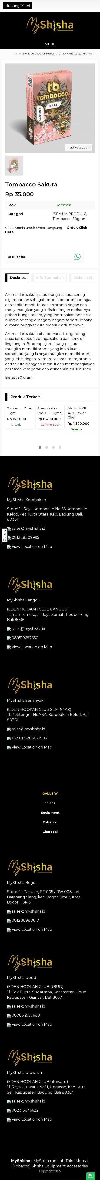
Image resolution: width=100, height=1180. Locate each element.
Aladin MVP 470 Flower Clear (77, 412)
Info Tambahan (50, 277)
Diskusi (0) (82, 277)
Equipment (50, 812)
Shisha (50, 803)
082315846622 (25, 1110)
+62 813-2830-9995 (29, 738)
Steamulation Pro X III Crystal (49, 410)
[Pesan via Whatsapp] (79, 6)
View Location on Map (31, 546)
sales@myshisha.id (28, 528)
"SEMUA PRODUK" (69, 214)
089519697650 (25, 638)
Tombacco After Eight (19, 410)
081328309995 (25, 537)
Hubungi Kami (17, 6)
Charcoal (50, 831)
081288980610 (25, 920)
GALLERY (50, 793)
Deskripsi (18, 277)
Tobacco (50, 822)
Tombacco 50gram (70, 218)
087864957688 (26, 1015)
